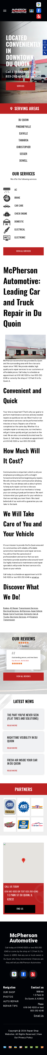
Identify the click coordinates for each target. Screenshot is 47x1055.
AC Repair (14, 608)
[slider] (23, 643)
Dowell (23, 160)
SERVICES (20, 85)
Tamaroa (23, 140)
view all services (23, 250)
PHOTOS (8, 996)
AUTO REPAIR (11, 1001)
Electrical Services (11, 611)
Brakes (6, 608)
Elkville (23, 133)
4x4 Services (25, 611)
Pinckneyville (23, 127)
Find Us (20, 908)
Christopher (23, 147)
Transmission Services (28, 608)
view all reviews (23, 676)
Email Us (39, 1016)
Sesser (23, 154)
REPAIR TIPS (10, 1006)
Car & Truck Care (16, 614)
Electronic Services (18, 617)
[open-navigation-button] (4, 11)
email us (35, 577)
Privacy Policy (25, 1037)
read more (12, 725)
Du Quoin (23, 120)
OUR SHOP (9, 992)
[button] (23, 860)
